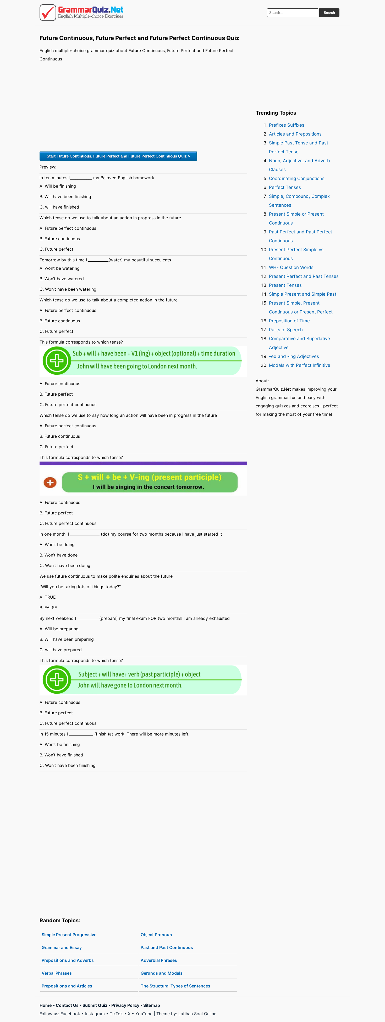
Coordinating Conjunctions (296, 178)
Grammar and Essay (62, 947)
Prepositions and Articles (67, 986)
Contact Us (67, 1005)
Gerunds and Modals (162, 973)
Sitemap (151, 1005)
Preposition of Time (289, 320)
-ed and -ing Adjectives (294, 356)
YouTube (143, 1013)
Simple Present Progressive (69, 934)
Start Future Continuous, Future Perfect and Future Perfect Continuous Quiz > (118, 156)
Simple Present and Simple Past (302, 294)
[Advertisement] (143, 106)
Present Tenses (285, 285)
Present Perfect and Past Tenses (304, 276)
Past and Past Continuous (167, 947)
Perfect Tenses (285, 187)
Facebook (70, 1013)
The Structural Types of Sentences (175, 986)
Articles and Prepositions (295, 134)
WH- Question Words (291, 267)
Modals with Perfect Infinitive (299, 365)
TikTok (116, 1013)
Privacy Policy (125, 1005)
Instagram (95, 1013)
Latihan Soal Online (197, 1013)
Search (329, 13)
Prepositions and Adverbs (68, 960)
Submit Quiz (94, 1005)
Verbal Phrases (57, 973)
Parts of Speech (286, 329)
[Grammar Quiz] (81, 12)
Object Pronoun (156, 934)
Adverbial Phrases (159, 960)
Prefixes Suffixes (286, 125)
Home (46, 1005)
